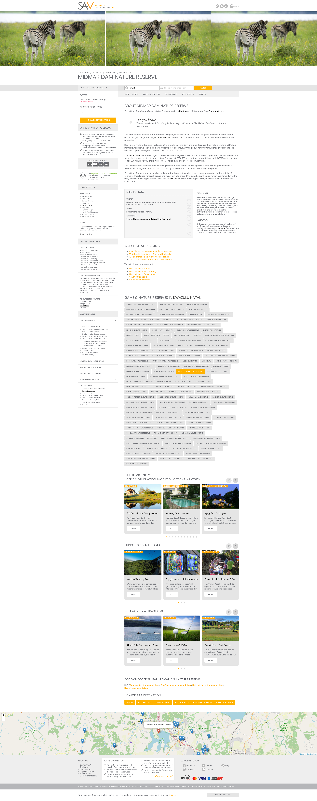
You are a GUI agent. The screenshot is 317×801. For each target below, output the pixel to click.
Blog (227, 765)
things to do (163, 702)
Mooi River (84, 288)
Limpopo (85, 208)
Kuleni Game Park (189, 361)
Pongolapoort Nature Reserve (140, 407)
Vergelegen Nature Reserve (198, 454)
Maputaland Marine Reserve (196, 366)
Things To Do (171, 94)
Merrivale (101, 286)
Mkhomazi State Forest (217, 371)
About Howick (131, 94)
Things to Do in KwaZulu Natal (94, 389)
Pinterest (209, 769)
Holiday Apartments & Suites (94, 261)
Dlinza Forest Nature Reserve (139, 325)
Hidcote (106, 282)
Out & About (97, 73)
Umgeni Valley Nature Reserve (178, 443)
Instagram (190, 769)
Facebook (190, 765)
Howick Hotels (85, 252)
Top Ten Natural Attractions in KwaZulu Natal (150, 259)
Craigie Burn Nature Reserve (190, 320)
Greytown (98, 282)
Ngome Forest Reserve (136, 392)
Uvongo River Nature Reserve (168, 454)
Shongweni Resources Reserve (168, 418)
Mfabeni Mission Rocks (164, 371)
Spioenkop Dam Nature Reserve (169, 423)
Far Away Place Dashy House (142, 513)
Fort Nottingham (86, 282)
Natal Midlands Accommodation (207, 685)
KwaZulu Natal (125, 73)
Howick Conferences (88, 267)
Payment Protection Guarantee (104, 174)
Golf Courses (87, 393)
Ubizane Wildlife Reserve (192, 433)
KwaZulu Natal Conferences (91, 374)
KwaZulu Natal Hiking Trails (92, 395)
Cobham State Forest (136, 320)
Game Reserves (111, 73)
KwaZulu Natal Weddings (90, 367)
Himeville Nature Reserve (137, 346)
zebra (182, 137)
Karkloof (106, 284)
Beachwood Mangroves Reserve (140, 310)
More (133, 528)
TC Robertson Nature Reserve (139, 428)
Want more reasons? (164, 776)
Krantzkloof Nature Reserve (165, 361)
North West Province (90, 212)
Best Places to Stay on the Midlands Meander (150, 251)
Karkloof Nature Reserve (189, 356)
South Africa (84, 73)
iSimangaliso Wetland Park (191, 351)
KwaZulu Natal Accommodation (176, 685)
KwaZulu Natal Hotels (90, 332)
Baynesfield (103, 278)
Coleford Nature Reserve (161, 320)
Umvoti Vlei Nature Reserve (138, 454)
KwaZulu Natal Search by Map (92, 361)
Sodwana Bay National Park (139, 423)
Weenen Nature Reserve (136, 464)
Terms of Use (85, 773)
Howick (182, 111)
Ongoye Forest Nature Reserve (140, 397)
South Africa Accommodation (144, 685)
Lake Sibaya (206, 361)
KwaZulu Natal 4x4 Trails (91, 398)
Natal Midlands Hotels (139, 268)
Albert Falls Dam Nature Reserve (140, 304)
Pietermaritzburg (217, 111)
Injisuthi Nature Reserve (163, 351)
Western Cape (88, 216)
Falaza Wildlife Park (212, 330)
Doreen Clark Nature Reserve (170, 325)
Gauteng (85, 203)
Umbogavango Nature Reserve (206, 438)
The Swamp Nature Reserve (138, 433)
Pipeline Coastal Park (199, 402)
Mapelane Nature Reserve (169, 366)
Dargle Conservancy (216, 320)
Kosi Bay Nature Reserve (137, 361)
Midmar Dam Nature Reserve (190, 371)
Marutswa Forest (221, 366)
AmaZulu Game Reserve (197, 304)
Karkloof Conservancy (162, 356)
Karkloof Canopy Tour (138, 579)
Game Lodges (87, 350)
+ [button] (3, 715)
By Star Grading (88, 355)
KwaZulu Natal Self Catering (93, 338)
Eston (112, 280)
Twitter (209, 765)
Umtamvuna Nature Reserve (184, 449)
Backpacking (87, 404)
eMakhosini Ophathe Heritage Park (203, 325)
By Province (85, 194)
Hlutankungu (85, 284)
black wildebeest (162, 137)
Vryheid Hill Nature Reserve (172, 459)
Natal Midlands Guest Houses (143, 274)
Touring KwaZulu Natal (89, 380)
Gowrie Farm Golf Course (217, 645)
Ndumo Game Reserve (187, 387)
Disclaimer (84, 767)
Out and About (86, 386)
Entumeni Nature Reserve (188, 330)
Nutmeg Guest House (177, 513)
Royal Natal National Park (168, 412)
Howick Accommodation (145, 219)
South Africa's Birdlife (139, 276)
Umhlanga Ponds (134, 449)
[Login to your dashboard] (222, 6)
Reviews (202, 94)
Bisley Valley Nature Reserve (172, 310)
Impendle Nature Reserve (137, 351)
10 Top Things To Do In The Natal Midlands (149, 256)
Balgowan (94, 278)
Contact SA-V (85, 765)
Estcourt (105, 280)
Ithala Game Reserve (216, 351)
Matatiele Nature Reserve (137, 371)
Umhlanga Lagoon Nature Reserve (211, 443)
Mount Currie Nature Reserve (139, 382)
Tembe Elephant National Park (170, 428)
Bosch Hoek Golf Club (177, 645)
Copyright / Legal (87, 771)
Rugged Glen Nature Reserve (197, 412)
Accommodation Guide (90, 327)
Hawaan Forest (167, 340)
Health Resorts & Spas (91, 402)
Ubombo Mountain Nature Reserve (141, 438)
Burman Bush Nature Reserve (139, 315)
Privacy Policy (85, 769)
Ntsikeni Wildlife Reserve (208, 392)
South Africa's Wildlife (139, 279)
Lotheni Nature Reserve (226, 361)
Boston (112, 278)
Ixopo (99, 284)
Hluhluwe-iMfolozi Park (163, 346)
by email (221, 228)
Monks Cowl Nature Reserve (196, 377)
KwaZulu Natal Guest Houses (93, 334)
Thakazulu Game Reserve (199, 428)
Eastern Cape (87, 197)
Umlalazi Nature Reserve (157, 449)
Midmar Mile (134, 155)
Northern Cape (88, 214)
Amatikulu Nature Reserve (171, 304)
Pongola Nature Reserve (224, 402)
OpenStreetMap (311, 754)
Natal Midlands (224, 702)
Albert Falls (84, 278)
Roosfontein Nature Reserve (139, 412)
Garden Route (87, 201)
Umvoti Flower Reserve (211, 449)
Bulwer (82, 280)
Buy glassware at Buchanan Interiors (185, 579)
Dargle (99, 280)
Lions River (93, 286)
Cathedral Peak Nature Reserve (170, 315)
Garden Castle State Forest (156, 335)
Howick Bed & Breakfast (89, 257)
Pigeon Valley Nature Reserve (172, 402)
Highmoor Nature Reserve (189, 340)
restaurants (182, 702)
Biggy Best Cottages (215, 513)
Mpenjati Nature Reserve (200, 382)
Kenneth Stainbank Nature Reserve (220, 356)
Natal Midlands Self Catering (142, 271)
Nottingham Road (96, 288)
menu (232, 6)
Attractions (188, 94)
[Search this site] (217, 6)
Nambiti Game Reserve (164, 387)
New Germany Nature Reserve (214, 387)
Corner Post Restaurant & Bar (220, 579)
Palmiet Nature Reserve (222, 397)
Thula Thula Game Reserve (166, 433)
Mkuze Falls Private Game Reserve (164, 377)
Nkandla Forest (158, 392)
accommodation (202, 702)
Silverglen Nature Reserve (197, 418)
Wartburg (84, 292)
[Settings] (226, 6)
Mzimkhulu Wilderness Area (138, 387)
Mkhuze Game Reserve (135, 377)
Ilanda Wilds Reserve (218, 346)
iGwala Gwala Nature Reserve (191, 346)
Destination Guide (87, 320)
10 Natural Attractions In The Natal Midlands (150, 254)
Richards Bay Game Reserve (203, 407)
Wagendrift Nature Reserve (200, 459)
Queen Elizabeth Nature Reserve (173, 407)
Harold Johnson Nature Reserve (141, 340)
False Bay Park (132, 335)
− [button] (3, 719)
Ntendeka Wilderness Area (180, 392)
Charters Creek (195, 315)
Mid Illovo (109, 286)
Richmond (99, 290)
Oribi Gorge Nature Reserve (170, 397)
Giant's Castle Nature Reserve (187, 335)
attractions (145, 702)
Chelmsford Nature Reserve (219, 315)
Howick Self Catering (88, 259)
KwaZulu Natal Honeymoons (93, 348)
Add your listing (223, 795)
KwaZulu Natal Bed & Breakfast (94, 336)
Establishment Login (88, 776)
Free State (86, 199)
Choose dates (86, 101)
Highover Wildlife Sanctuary (218, 340)
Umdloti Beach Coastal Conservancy (143, 443)
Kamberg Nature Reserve (137, 356)
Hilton (112, 282)
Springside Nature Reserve (199, 423)
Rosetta (107, 290)
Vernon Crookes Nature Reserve (140, 459)
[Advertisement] (98, 430)
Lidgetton (84, 286)
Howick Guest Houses (88, 255)
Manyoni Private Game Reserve (140, 366)
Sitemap (172, 795)
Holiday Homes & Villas (91, 265)
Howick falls (172, 178)
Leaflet (302, 754)
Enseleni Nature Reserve (162, 330)
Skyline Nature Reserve (224, 418)
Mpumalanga (87, 210)
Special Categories (90, 352)
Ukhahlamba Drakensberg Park (175, 438)
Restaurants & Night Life (91, 400)
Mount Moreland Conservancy (171, 382)
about (129, 702)
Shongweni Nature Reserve (138, 418)
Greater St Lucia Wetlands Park (219, 335)
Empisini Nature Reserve (136, 330)
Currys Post (90, 280)
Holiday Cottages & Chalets (93, 263)
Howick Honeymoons (88, 269)
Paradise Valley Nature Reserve (140, 402)
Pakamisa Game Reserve (198, 397)
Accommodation (151, 94)
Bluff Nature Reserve (198, 310)
